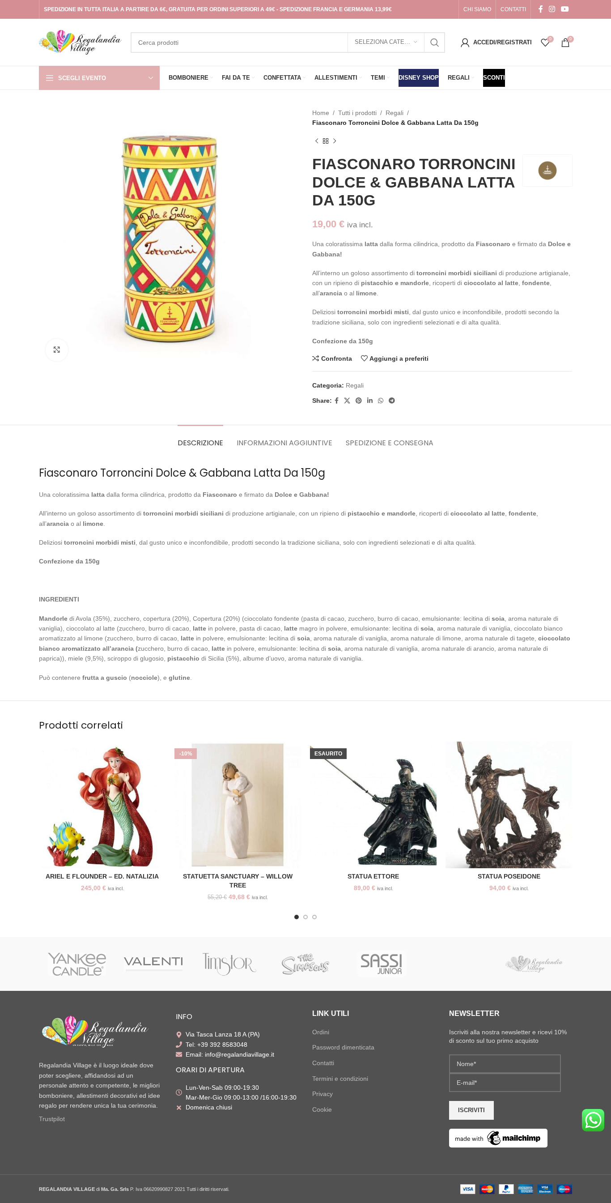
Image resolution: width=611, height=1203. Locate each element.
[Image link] (95, 1032)
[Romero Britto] (458, 964)
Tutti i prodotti (357, 112)
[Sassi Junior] (382, 964)
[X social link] (347, 401)
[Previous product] (316, 141)
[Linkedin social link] (370, 401)
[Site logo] (80, 41)
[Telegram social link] (392, 401)
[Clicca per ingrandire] (57, 350)
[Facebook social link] (540, 9)
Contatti (323, 1062)
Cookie (322, 1109)
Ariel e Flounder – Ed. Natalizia (102, 876)
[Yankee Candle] (77, 964)
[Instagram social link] (552, 9)
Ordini (320, 1032)
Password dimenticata (343, 1047)
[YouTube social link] (565, 9)
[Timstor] (229, 964)
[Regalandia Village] (534, 964)
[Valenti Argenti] (153, 964)
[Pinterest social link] (359, 401)
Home (320, 112)
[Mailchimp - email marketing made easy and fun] (498, 1137)
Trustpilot (52, 1118)
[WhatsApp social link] (380, 401)
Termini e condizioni (340, 1078)
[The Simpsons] (305, 964)
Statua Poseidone (509, 876)
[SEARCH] (434, 42)
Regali (394, 112)
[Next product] (334, 141)
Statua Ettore (373, 876)
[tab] (200, 438)
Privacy (322, 1093)
